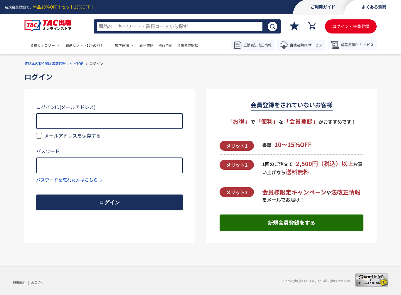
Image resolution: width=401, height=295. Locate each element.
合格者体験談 (187, 45)
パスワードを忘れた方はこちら (67, 180)
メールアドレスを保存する (72, 135)
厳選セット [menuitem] (84, 45)
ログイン (109, 202)
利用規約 (19, 282)
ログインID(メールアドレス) (65, 107)
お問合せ (37, 282)
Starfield (371, 280)
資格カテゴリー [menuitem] (42, 45)
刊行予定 (165, 45)
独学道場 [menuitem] (122, 45)
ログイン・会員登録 (350, 26)
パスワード (48, 151)
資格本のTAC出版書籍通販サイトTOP (53, 63)
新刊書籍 (146, 45)
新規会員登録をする (291, 222)
